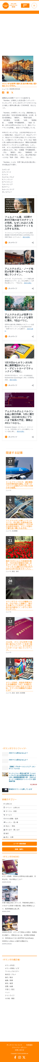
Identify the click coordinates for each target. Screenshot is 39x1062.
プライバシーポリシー (19, 1047)
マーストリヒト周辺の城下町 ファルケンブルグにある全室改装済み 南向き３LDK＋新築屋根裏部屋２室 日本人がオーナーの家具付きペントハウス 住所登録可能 (22, 777)
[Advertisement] (19, 34)
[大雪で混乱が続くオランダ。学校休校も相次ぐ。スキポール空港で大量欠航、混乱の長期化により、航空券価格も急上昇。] (10, 893)
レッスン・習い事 (12, 822)
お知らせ (9, 804)
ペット (7, 992)
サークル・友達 (11, 811)
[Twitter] (12, 92)
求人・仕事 (9, 837)
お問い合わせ (19, 1050)
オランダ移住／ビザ (12, 968)
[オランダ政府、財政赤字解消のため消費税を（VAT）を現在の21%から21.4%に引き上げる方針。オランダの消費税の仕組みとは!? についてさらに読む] (19, 669)
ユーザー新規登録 (19, 843)
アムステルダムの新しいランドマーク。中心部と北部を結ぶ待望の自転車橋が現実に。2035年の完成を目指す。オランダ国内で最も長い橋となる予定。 (19, 524)
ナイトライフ (9, 995)
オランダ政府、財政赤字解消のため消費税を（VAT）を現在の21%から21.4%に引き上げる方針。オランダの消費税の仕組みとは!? (19, 686)
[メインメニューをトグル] (34, 6)
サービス (9, 815)
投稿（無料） (19, 849)
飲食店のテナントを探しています (20, 789)
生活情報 (14, 531)
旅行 (7, 833)
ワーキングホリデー (12, 971)
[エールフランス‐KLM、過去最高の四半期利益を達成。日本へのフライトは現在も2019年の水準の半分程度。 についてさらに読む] (19, 468)
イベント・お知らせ (13, 807)
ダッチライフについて (14, 1045)
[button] (25, 5)
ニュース (5, 89)
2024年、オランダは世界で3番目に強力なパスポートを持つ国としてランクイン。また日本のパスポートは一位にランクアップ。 (19, 646)
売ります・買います (13, 830)
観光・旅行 (15, 571)
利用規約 (29, 1045)
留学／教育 (9, 983)
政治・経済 (15, 693)
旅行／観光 (9, 977)
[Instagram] (19, 1057)
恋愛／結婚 (9, 986)
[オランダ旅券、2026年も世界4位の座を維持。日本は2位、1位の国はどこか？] (10, 867)
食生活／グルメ (10, 974)
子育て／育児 (9, 989)
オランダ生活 (9, 965)
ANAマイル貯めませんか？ (18, 753)
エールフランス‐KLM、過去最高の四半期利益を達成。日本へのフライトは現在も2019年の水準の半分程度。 (19, 485)
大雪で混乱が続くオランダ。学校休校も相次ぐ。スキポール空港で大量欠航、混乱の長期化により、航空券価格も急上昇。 (19, 906)
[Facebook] (3, 92)
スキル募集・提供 (12, 818)
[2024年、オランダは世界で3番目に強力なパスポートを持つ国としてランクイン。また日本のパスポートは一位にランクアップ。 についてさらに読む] (19, 628)
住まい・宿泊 (10, 826)
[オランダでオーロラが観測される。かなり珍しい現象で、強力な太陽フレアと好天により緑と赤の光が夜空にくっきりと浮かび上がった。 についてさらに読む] (19, 588)
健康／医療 (9, 980)
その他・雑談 (9, 998)
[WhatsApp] (8, 92)
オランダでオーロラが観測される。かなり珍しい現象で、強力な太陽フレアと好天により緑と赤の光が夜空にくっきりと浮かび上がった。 (19, 605)
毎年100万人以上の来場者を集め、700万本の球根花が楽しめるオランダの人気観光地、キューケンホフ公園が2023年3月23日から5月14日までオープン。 (19, 565)
